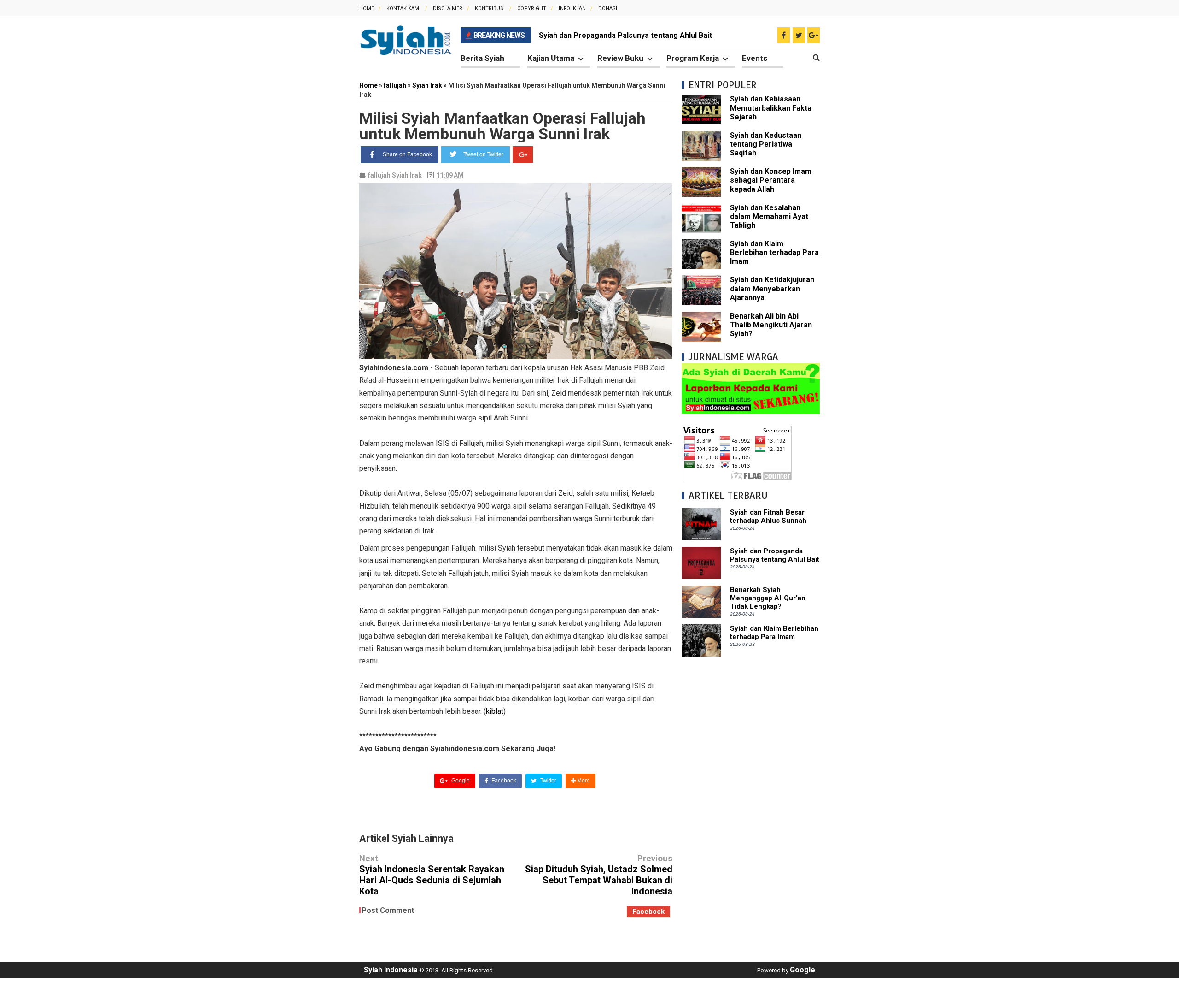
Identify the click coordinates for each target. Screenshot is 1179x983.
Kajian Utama (550, 58)
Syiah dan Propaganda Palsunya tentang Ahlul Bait (625, 35)
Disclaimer (447, 9)
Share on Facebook (407, 154)
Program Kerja (692, 58)
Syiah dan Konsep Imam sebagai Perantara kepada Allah (770, 180)
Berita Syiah (482, 58)
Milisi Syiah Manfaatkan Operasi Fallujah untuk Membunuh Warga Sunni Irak (502, 126)
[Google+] (523, 154)
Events (754, 58)
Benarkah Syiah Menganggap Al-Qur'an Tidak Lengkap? (767, 598)
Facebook (503, 780)
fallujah (379, 175)
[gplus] (813, 35)
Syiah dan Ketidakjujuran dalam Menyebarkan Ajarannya (772, 288)
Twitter (547, 780)
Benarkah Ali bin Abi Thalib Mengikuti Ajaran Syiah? (771, 325)
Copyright (531, 9)
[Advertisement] (751, 804)
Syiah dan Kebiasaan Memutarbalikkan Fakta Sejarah (770, 108)
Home (366, 9)
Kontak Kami (403, 9)
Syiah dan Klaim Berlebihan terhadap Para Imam (774, 252)
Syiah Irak (407, 175)
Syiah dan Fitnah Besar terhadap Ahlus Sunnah (768, 516)
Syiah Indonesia (391, 969)
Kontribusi (490, 9)
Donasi (607, 9)
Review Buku (620, 58)
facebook (648, 911)
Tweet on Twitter (483, 154)
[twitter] (799, 35)
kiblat (494, 711)
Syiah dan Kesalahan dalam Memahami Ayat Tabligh (769, 216)
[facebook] (783, 35)
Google (460, 780)
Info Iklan (572, 9)
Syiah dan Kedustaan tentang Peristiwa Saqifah (765, 144)
